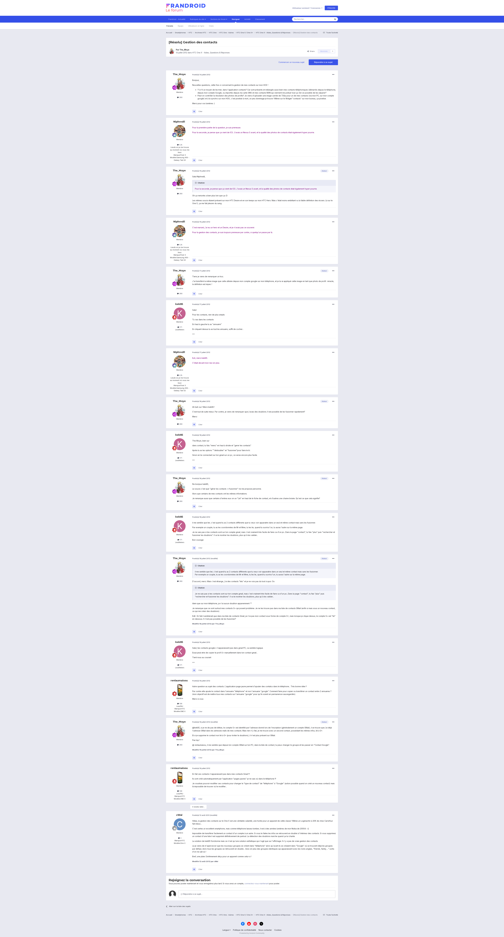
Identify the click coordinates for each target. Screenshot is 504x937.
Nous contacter (265, 930)
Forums (169, 26)
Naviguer (236, 19)
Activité (247, 19)
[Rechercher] (335, 19)
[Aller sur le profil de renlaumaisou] (180, 690)
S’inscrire (331, 8)
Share (312, 51)
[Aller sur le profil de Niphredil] (180, 131)
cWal (179, 815)
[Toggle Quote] (196, 183)
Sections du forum (218, 19)
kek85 (179, 304)
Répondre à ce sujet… (192, 894)
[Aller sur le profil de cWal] (180, 824)
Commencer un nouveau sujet (291, 62)
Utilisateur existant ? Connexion (306, 8)
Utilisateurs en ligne (196, 26)
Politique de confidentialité (244, 930)
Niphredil (179, 121)
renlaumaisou (179, 680)
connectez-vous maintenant (257, 883)
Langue (225, 930)
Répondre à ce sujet (323, 62)
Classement (260, 19)
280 (180, 97)
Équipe (180, 26)
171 (180, 327)
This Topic (324, 19)
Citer (200, 111)
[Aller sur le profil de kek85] (180, 313)
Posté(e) (201, 75)
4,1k (180, 145)
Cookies (278, 930)
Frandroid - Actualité (176, 19)
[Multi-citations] (194, 111)
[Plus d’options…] (333, 74)
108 (180, 703)
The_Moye (184, 50)
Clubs (211, 26)
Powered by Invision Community (252, 933)
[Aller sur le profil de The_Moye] (171, 51)
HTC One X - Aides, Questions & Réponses (211, 52)
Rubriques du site (197, 19)
